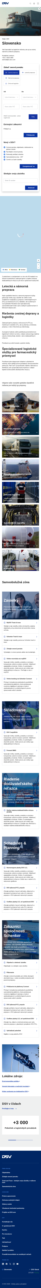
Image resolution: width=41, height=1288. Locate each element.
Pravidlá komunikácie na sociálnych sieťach (16, 1254)
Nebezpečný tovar (12, 540)
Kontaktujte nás (7, 1222)
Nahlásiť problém (8, 1250)
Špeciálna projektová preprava (17, 474)
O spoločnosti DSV (8, 1226)
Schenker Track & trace (14, 636)
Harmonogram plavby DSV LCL (17, 867)
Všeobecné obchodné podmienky (13, 1208)
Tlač (3, 1238)
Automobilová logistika (14, 523)
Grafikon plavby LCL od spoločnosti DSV (20, 902)
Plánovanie (10, 972)
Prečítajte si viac (8, 1108)
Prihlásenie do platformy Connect (18, 986)
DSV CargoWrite (12, 732)
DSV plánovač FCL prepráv (16, 888)
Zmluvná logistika (12, 495)
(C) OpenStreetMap (32, 270)
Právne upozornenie (9, 1196)
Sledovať (31, 188)
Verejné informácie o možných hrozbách (15, 1086)
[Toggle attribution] (39, 271)
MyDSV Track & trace (14, 622)
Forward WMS (11, 750)
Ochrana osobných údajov (11, 1200)
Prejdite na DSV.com (9, 1212)
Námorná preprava (12, 429)
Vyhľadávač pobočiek (14, 1030)
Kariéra (4, 1230)
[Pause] (39, 9)
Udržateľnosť (6, 1242)
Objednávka (6, 1172)
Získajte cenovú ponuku (14, 648)
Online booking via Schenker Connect (19, 679)
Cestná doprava (11, 449)
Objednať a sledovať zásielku (16, 962)
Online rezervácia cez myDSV (16, 658)
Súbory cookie (7, 1204)
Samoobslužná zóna (9, 1186)
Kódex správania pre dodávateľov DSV (15, 1091)
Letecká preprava (11, 406)
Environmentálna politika (10, 1081)
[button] (12, 1140)
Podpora (5, 1246)
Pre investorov (7, 1234)
